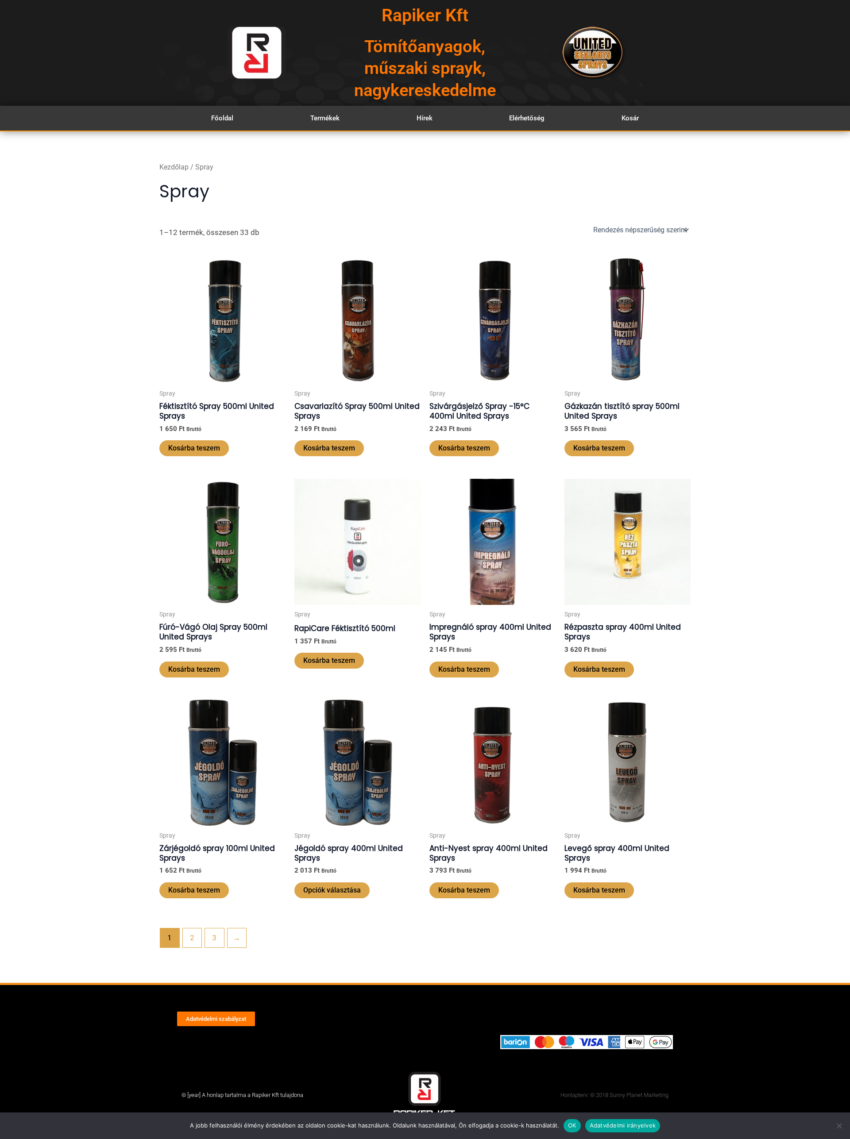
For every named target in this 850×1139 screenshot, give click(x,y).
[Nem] (839, 1125)
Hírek (425, 118)
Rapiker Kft (425, 15)
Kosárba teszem (194, 448)
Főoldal (222, 118)
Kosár (630, 118)
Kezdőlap (174, 167)
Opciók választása (332, 890)
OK (572, 1125)
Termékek (325, 118)
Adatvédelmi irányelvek (623, 1125)
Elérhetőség (527, 118)
